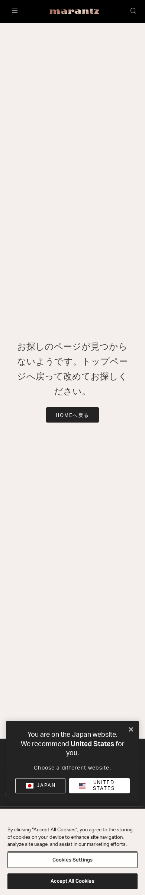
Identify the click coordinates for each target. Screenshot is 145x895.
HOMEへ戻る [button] (73, 415)
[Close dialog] (131, 729)
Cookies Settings (72, 860)
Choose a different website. (72, 768)
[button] (133, 11)
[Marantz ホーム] (74, 12)
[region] (72, 852)
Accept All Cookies (72, 881)
